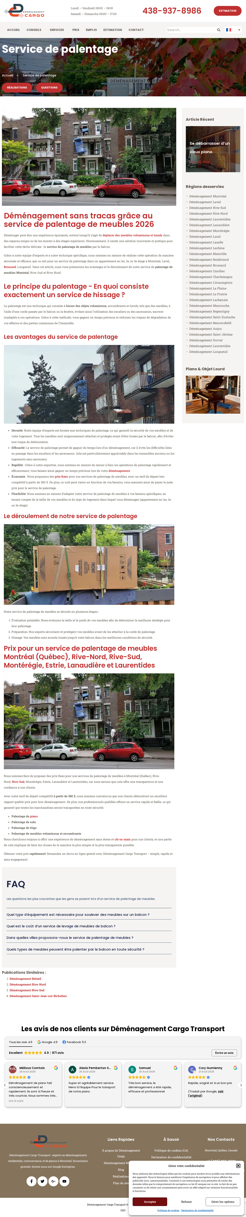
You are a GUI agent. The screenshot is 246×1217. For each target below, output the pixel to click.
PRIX (75, 30)
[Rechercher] (218, 30)
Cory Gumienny (151, 1068)
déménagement (119, 471)
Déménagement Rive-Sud (27, 990)
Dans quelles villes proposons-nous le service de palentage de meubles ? (70, 937)
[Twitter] (42, 1181)
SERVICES (57, 30)
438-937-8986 (171, 11)
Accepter (150, 1202)
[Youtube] (64, 1181)
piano (34, 816)
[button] (238, 1166)
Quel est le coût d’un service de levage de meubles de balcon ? (61, 926)
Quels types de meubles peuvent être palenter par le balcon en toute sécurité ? (75, 949)
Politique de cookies (168, 1210)
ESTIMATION (112, 30)
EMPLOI (91, 30)
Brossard (10, 267)
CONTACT (136, 30)
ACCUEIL (13, 30)
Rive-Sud (18, 782)
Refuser (186, 1202)
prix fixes (61, 476)
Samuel (85, 1068)
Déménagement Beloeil (25, 979)
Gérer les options (222, 1202)
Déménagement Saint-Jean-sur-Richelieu (38, 996)
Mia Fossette (208, 1068)
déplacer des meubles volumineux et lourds (132, 235)
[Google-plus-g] (53, 1181)
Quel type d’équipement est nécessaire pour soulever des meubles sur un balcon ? (78, 914)
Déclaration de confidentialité (197, 1210)
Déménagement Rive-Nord (28, 984)
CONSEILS (34, 30)
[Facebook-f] (32, 1181)
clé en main (123, 839)
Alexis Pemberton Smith (37, 1068)
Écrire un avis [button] (224, 1053)
